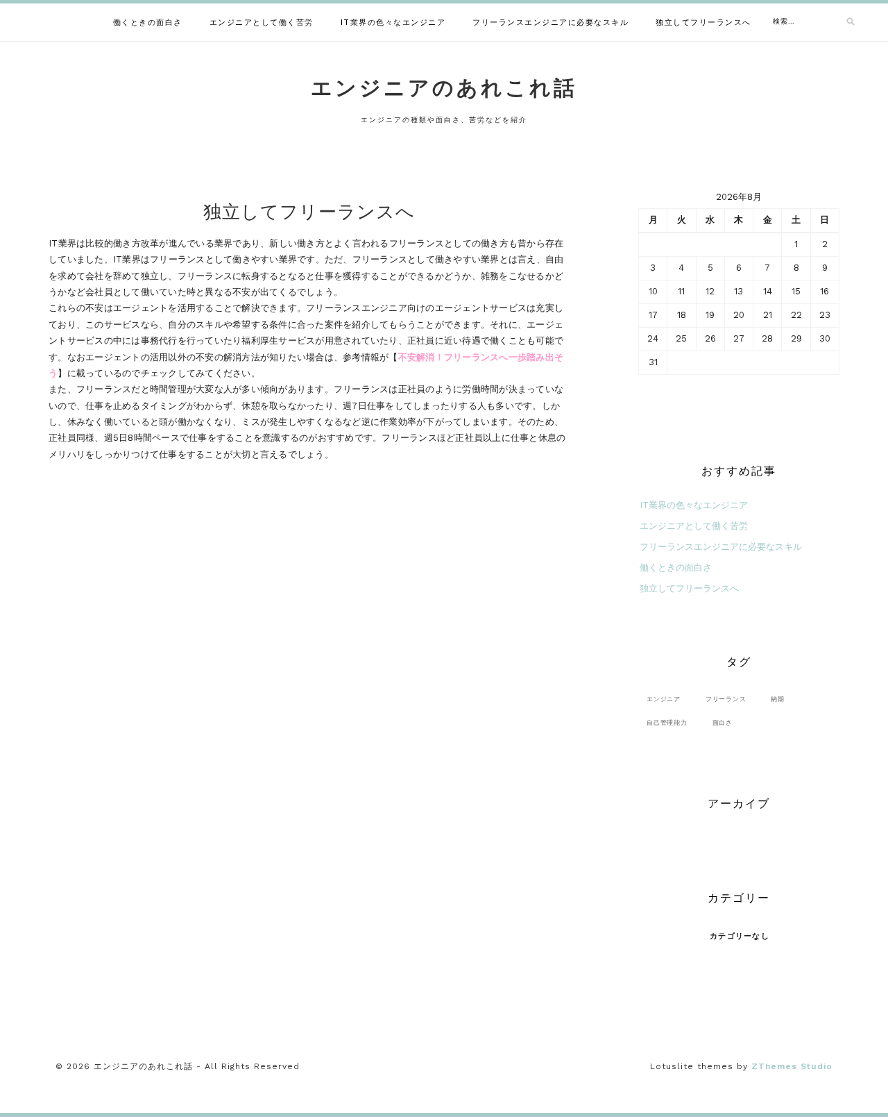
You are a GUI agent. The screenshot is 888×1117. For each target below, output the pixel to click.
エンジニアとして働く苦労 (262, 22)
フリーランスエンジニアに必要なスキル (550, 22)
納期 (778, 699)
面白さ (722, 722)
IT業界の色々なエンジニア (393, 22)
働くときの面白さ (147, 22)
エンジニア (664, 699)
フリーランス (726, 699)
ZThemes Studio (791, 1066)
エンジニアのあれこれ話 (444, 88)
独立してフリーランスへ (703, 22)
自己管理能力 (667, 722)
